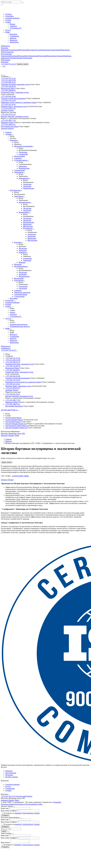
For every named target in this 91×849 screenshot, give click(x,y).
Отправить (5, 815)
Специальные (27, 58)
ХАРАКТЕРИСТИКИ (20, 476)
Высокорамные (24, 202)
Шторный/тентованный (10, 50)
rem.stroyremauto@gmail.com (16, 424)
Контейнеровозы (31, 56)
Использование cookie (34, 804)
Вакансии (13, 40)
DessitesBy (57, 802)
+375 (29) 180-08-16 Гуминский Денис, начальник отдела (15, 91)
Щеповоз (22, 262)
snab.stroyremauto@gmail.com (16, 428)
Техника (8, 14)
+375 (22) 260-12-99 (8, 80)
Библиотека (14, 42)
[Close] (8, 831)
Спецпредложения (12, 18)
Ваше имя (5, 808)
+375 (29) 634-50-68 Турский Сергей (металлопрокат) (13, 97)
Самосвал (33, 50)
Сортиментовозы (43, 50)
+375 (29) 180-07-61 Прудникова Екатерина (10, 125)
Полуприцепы (6, 54)
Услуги (8, 30)
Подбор (8, 20)
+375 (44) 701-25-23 (8, 78)
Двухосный (23, 152)
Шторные (21, 56)
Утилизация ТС (16, 28)
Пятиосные (27, 224)
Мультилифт (42, 56)
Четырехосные (24, 168)
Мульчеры (5, 62)
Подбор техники (11, 777)
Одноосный (23, 154)
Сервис (8, 22)
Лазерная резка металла (19, 324)
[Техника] (13, 134)
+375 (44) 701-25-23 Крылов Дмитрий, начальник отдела (15, 115)
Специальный (55, 50)
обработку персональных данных (27, 813)
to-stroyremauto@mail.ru (14, 420)
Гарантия (13, 26)
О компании (14, 36)
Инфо (7, 32)
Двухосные (27, 184)
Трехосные (23, 166)
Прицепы (4, 48)
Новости (13, 38)
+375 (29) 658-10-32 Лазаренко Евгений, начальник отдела (15, 83)
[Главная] (10, 72)
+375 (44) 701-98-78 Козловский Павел (8, 87)
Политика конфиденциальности (13, 804)
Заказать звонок (22, 64)
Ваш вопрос (5, 842)
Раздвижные (28, 228)
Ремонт (12, 24)
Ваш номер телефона (9, 811)
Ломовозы (22, 252)
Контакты (13, 34)
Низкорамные (24, 178)
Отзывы (8, 790)
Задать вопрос (7, 462)
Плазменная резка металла (20, 326)
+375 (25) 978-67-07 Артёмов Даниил (8, 109)
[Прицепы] (18, 140)
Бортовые (13, 56)
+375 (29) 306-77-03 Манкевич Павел (8, 121)
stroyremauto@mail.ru (13, 422)
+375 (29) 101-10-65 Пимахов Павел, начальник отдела (14, 105)
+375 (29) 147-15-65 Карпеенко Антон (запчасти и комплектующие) (19, 101)
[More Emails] (18, 410)
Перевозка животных (22, 292)
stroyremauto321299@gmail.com (17, 426)
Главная (8, 132)
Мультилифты (24, 50)
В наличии (9, 16)
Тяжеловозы (65, 50)
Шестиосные (28, 226)
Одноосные (27, 258)
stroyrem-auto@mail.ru (13, 418)
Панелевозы (51, 56)
